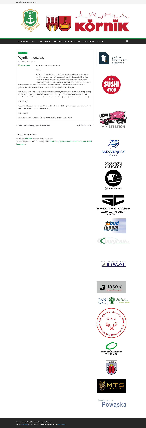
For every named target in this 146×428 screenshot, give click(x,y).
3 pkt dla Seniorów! (84, 125)
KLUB (40, 41)
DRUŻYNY (48, 41)
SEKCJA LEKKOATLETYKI (72, 41)
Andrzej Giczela (31, 62)
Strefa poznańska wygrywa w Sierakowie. (34, 125)
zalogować (28, 138)
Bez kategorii (23, 53)
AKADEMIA (57, 41)
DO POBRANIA (23, 41)
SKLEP (33, 41)
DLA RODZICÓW (88, 41)
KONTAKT (100, 41)
